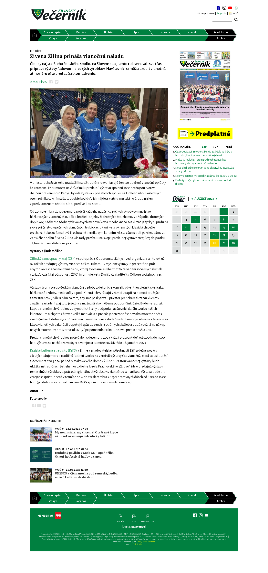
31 (214, 211)
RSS (134, 521)
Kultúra (59, 429)
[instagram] (224, 8)
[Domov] (33, 35)
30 (205, 211)
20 (205, 235)
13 (205, 227)
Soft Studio (137, 544)
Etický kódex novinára (146, 542)
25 (186, 243)
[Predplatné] (205, 129)
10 (176, 227)
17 (177, 235)
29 (195, 211)
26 (195, 243)
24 (176, 243)
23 (233, 235)
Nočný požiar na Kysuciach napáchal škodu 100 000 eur (206, 175)
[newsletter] (236, 8)
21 (214, 235)
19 (195, 235)
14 (214, 227)
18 (186, 235)
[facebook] (218, 8)
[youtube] (230, 8)
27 (176, 211)
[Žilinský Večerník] (59, 14)
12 (195, 227)
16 (233, 227)
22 (223, 235)
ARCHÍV (120, 521)
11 (186, 227)
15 (224, 227)
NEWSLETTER (147, 521)
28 (186, 211)
